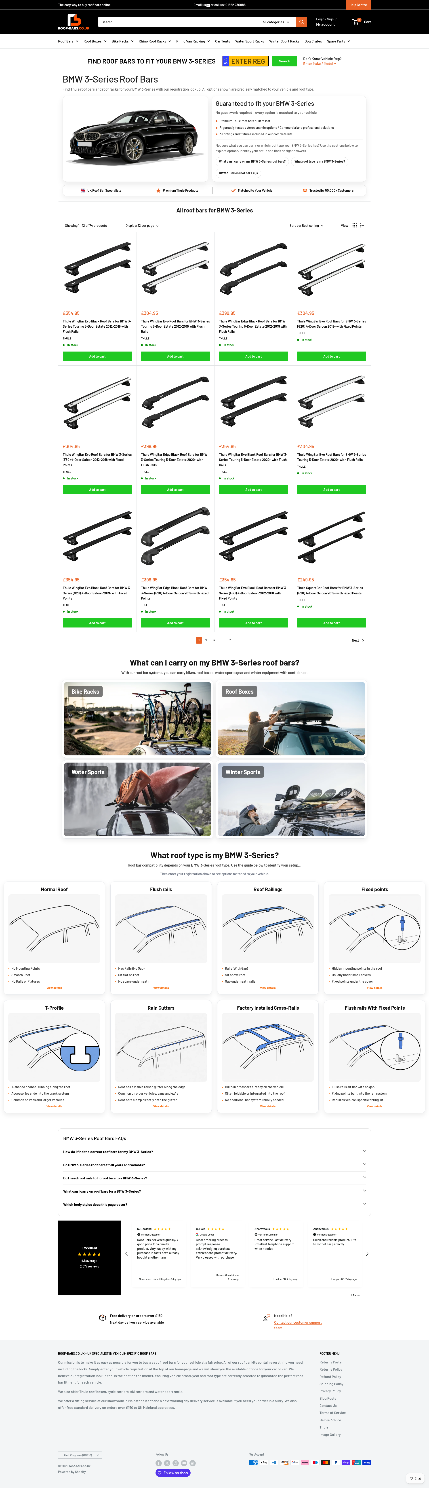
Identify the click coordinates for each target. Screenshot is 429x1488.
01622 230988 (235, 5)
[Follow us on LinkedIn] (192, 1463)
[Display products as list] (362, 225)
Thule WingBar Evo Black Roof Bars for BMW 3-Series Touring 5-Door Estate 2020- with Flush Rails (253, 459)
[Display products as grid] (355, 225)
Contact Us (328, 1405)
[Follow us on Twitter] (167, 1463)
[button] (126, 1253)
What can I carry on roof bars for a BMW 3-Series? (102, 1191)
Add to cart (97, 356)
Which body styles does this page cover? (95, 1204)
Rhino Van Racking (190, 41)
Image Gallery (330, 1434)
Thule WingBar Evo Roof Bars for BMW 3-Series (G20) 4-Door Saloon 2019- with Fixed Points (331, 323)
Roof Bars (66, 41)
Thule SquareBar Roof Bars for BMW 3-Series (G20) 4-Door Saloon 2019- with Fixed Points (330, 590)
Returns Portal (331, 1362)
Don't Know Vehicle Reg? (322, 61)
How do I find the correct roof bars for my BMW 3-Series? (108, 1151)
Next (355, 640)
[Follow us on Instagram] (175, 1463)
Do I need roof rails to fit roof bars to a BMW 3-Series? (105, 1178)
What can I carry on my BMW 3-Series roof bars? (252, 161)
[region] (247, 1254)
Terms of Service (333, 1412)
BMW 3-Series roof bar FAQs (238, 173)
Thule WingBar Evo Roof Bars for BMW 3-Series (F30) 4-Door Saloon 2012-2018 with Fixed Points (97, 459)
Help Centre (358, 5)
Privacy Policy (330, 1391)
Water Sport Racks (249, 41)
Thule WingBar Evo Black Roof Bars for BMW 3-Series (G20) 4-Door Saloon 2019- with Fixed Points (97, 593)
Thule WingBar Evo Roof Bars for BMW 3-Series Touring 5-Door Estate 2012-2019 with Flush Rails (175, 326)
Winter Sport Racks (284, 41)
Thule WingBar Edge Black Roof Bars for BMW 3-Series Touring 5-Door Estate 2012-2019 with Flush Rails (253, 326)
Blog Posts (328, 1398)
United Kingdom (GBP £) (76, 1455)
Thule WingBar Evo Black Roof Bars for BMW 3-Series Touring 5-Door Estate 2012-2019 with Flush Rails (97, 326)
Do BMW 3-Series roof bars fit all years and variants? (104, 1165)
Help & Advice (330, 1420)
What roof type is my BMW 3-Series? (319, 161)
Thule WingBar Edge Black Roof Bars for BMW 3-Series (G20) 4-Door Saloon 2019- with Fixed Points (174, 593)
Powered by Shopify (72, 1472)
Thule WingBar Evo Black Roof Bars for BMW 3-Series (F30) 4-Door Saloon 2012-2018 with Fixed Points (253, 593)
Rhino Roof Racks (152, 41)
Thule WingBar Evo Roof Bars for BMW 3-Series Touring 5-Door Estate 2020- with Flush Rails (331, 457)
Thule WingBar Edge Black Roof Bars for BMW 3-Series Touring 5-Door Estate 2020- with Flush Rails (174, 459)
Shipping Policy (331, 1384)
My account (325, 24)
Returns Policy (331, 1369)
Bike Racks (120, 41)
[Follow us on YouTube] (184, 1463)
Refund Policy (330, 1376)
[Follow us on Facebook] (159, 1463)
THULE (67, 338)
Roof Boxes (93, 41)
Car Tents (222, 41)
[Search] (301, 22)
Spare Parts (336, 41)
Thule (324, 1427)
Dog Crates (313, 41)
